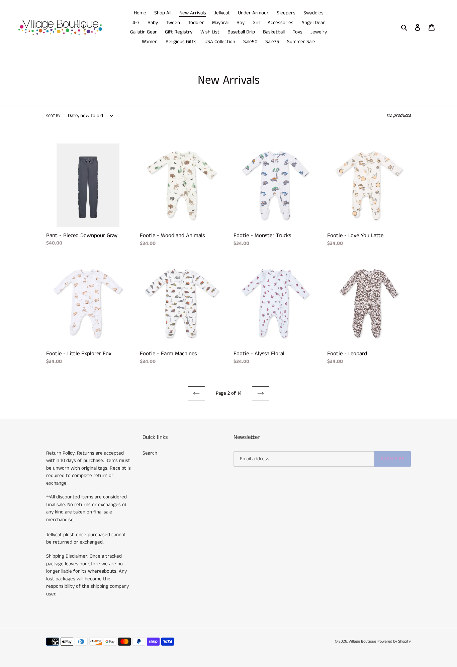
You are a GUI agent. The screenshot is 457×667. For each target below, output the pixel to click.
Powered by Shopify (394, 641)
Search (150, 453)
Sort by (53, 116)
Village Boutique (362, 641)
